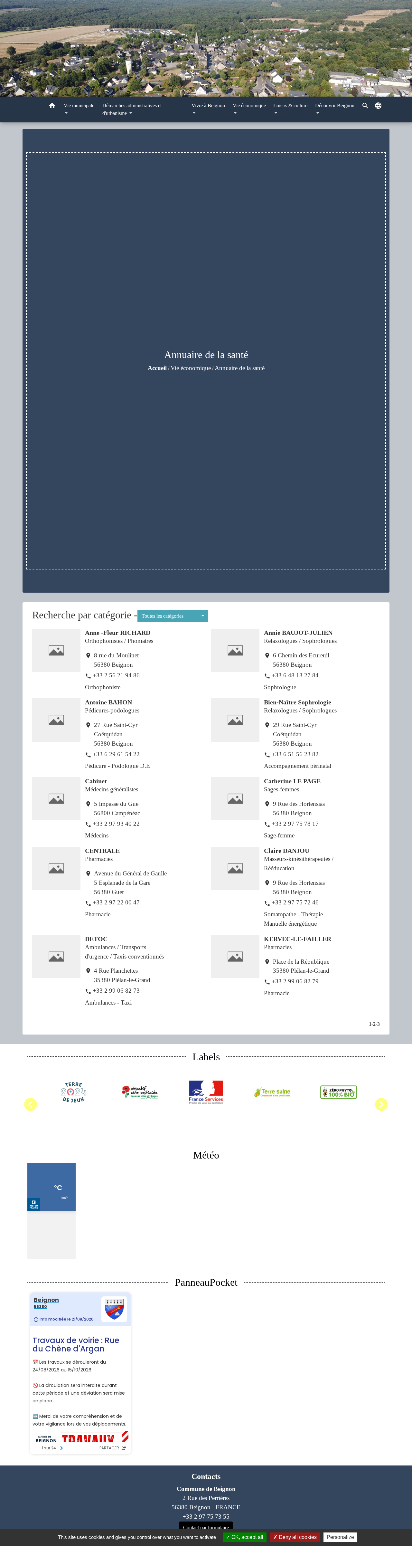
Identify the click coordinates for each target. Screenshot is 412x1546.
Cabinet (96, 781)
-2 (373, 1024)
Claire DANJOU (286, 850)
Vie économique (191, 368)
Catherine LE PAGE (292, 781)
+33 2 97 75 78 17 (295, 823)
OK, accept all (246, 1537)
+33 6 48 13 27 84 (295, 675)
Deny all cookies (297, 1537)
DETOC (96, 938)
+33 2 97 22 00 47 (116, 902)
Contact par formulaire (206, 1527)
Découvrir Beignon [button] (334, 105)
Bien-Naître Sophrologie (297, 702)
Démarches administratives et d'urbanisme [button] (132, 109)
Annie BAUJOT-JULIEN (298, 632)
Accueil (157, 368)
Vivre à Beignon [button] (208, 105)
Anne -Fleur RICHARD (117, 632)
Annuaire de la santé (240, 368)
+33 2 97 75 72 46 (295, 902)
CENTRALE (102, 850)
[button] (52, 106)
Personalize (340, 1537)
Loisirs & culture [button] (290, 105)
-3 (378, 1024)
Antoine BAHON (108, 702)
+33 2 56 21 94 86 (116, 675)
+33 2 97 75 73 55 (206, 1516)
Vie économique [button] (249, 105)
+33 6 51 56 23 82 (295, 754)
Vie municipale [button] (79, 105)
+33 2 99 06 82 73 (116, 990)
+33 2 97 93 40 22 (116, 823)
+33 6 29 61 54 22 (116, 754)
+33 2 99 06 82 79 (295, 981)
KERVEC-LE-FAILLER (297, 938)
